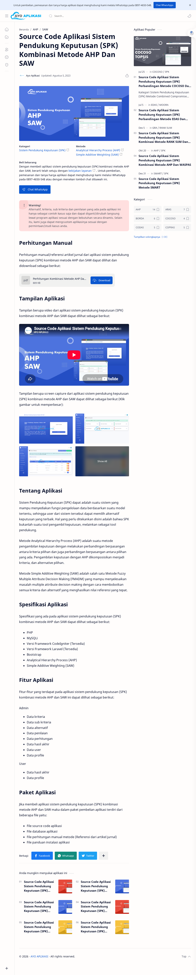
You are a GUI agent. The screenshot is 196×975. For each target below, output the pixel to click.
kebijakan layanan (80, 170)
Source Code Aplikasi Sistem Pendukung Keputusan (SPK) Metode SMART (159, 183)
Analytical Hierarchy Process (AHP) (98, 150)
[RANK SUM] (165, 127)
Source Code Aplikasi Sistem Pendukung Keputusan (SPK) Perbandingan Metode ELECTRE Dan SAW (39, 927)
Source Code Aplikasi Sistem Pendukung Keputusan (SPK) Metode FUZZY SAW (96, 886)
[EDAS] (155, 105)
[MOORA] (163, 105)
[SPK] (167, 71)
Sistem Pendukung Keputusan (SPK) (42, 150)
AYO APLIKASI (39, 956)
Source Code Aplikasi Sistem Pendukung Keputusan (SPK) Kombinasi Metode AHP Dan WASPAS (165, 160)
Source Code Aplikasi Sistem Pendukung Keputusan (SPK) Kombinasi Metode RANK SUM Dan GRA (163, 137)
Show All (102, 461)
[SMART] (158, 173)
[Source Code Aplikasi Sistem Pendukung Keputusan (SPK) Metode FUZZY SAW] (122, 886)
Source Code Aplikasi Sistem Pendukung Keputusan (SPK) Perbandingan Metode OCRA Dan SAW (39, 906)
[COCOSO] (158, 71)
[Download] (102, 280)
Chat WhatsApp (38, 189)
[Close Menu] (190, 5)
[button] (189, 16)
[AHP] (157, 150)
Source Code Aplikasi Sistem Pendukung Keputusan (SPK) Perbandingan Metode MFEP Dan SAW (96, 906)
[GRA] (155, 127)
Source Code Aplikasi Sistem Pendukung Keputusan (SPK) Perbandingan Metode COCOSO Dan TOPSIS (165, 81)
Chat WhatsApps (164, 5)
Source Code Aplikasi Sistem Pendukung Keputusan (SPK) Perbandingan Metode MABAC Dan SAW (96, 927)
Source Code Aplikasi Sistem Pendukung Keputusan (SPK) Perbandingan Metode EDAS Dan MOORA (162, 114)
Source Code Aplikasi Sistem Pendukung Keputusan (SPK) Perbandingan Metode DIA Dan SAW (39, 886)
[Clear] (109, 16)
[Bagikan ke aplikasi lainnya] (103, 856)
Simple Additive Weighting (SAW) (97, 154)
